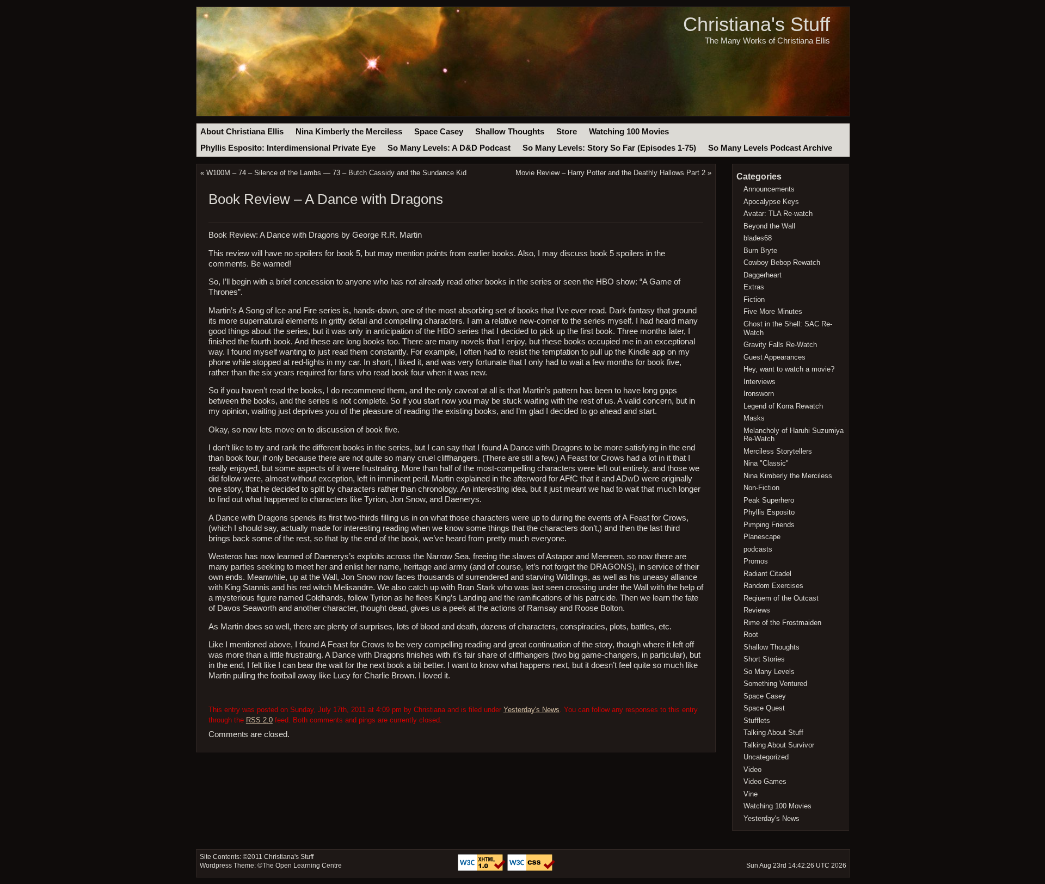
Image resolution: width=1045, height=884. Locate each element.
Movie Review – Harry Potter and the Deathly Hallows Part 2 (610, 173)
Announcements (769, 189)
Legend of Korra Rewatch (783, 406)
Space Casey (438, 131)
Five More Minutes (772, 311)
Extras (753, 287)
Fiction (754, 299)
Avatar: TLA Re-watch (778, 213)
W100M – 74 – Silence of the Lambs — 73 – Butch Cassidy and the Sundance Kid (336, 173)
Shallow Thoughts (509, 131)
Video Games (764, 781)
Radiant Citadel (767, 574)
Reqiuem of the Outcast (781, 598)
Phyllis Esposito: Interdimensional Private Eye (288, 148)
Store (566, 131)
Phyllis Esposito (769, 512)
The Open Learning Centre (302, 865)
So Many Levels (769, 671)
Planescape (761, 537)
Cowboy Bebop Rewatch (781, 262)
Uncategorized (766, 757)
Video (752, 769)
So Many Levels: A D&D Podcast (449, 148)
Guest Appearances (774, 357)
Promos (755, 561)
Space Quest (764, 708)
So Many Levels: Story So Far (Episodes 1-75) (609, 148)
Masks (754, 418)
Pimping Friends (769, 525)
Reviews (756, 610)
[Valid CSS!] (531, 869)
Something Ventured (775, 683)
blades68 (757, 238)
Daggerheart (762, 275)
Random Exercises (773, 586)
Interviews (759, 382)
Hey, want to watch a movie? (788, 369)
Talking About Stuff (773, 732)
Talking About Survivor (778, 745)
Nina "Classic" (766, 463)
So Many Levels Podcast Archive (770, 148)
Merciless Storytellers (777, 451)
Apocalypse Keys (771, 201)
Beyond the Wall (769, 226)
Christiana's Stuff (756, 24)
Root (750, 634)
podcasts (757, 549)
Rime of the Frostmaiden (782, 623)
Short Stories (764, 659)
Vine (750, 794)
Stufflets (756, 720)
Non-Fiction (761, 488)
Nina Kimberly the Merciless (349, 131)
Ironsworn (758, 394)
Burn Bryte (760, 250)
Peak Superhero (768, 500)
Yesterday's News (531, 710)
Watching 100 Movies (629, 131)
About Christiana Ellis (242, 131)
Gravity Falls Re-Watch (780, 345)
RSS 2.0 (259, 720)
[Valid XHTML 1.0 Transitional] (482, 869)
